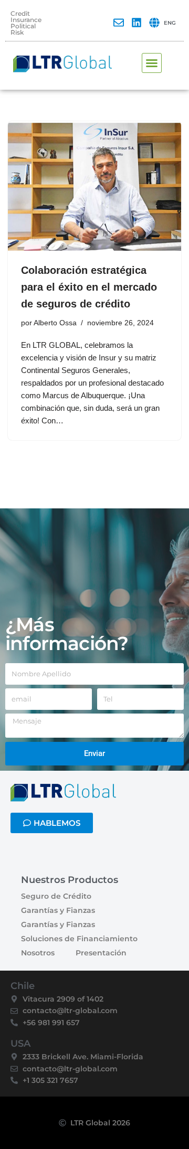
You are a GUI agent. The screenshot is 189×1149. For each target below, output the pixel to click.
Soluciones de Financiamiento (79, 938)
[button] (152, 63)
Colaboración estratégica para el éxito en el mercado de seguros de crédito (89, 287)
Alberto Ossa (55, 323)
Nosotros (38, 953)
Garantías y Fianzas (58, 910)
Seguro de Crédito (56, 896)
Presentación (101, 953)
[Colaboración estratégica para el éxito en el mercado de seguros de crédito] (94, 186)
